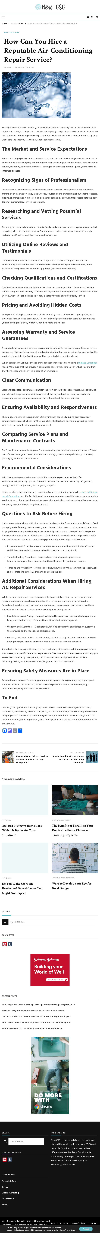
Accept (86, 1229)
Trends (5, 1204)
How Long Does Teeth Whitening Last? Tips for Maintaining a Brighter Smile (38, 1004)
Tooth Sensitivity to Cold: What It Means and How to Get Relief (32, 1028)
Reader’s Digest (79, 1223)
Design (5, 1187)
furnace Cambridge (87, 363)
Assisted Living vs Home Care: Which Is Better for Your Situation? (22, 830)
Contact (93, 1223)
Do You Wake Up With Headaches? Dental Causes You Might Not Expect (22, 888)
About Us (64, 1223)
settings (72, 1230)
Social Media (8, 1199)
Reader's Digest (11, 32)
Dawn (8, 68)
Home (52, 1223)
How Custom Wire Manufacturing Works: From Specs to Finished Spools (36, 1022)
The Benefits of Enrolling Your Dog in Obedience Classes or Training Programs (72, 830)
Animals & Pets (9, 1181)
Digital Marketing (10, 1193)
